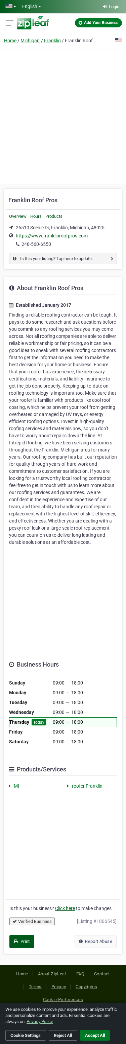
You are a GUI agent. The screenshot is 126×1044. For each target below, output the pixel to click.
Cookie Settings (25, 1035)
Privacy (58, 986)
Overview (18, 216)
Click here (65, 908)
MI (16, 786)
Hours (36, 216)
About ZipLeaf (52, 973)
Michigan (30, 40)
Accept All (95, 1035)
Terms (35, 986)
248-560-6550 (36, 244)
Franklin (52, 40)
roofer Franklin (87, 786)
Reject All (63, 1035)
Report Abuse (98, 941)
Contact (102, 973)
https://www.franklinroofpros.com (52, 235)
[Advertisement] (63, 115)
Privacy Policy (40, 1021)
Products (53, 216)
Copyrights (86, 986)
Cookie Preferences (63, 999)
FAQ (80, 973)
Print (24, 941)
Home (10, 40)
